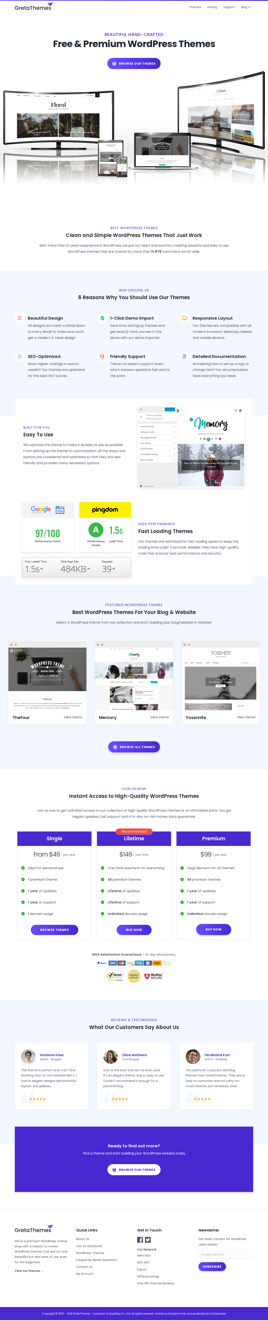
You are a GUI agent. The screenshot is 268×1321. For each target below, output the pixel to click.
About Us (82, 1239)
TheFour (21, 717)
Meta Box (144, 1255)
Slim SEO (143, 1262)
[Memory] (134, 678)
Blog (244, 7)
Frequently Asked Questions (96, 1260)
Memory (108, 717)
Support (229, 7)
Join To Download (89, 1246)
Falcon (142, 1269)
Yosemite (196, 717)
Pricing (212, 7)
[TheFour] (47, 678)
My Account (85, 1274)
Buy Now (134, 930)
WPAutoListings (148, 1276)
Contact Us (84, 1267)
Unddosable (217, 1313)
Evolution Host (177, 1313)
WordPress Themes (90, 1253)
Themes (195, 7)
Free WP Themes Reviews (155, 1283)
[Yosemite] (221, 678)
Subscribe (212, 1267)
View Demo (73, 717)
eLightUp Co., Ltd (119, 1313)
